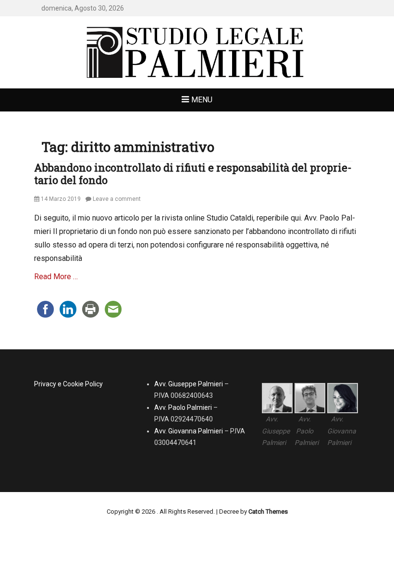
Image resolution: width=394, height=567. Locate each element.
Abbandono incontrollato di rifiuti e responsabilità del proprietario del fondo (193, 173)
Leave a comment (117, 199)
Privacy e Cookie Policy (68, 384)
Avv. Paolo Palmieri (183, 407)
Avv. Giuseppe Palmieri (188, 384)
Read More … (56, 276)
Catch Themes (268, 511)
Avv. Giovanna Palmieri (188, 431)
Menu (201, 99)
